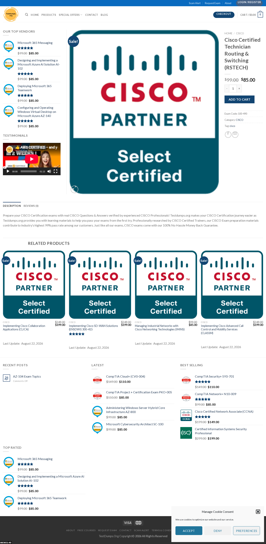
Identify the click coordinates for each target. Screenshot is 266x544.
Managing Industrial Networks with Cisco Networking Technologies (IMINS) (160, 327)
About (228, 3)
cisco (232, 125)
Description (12, 205)
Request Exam (212, 3)
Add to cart (240, 99)
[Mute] (49, 171)
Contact (91, 14)
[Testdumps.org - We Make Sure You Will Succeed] (11, 14)
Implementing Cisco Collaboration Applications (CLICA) (24, 327)
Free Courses (87, 530)
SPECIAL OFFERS (69, 14)
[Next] (263, 303)
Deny (218, 531)
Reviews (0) (31, 205)
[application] (32, 159)
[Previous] (3, 303)
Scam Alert (195, 3)
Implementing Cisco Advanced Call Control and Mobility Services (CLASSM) (222, 329)
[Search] (26, 14)
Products (48, 14)
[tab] (12, 206)
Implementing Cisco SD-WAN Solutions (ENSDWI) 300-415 (93, 327)
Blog (104, 14)
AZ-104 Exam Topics (27, 376)
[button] (258, 512)
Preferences (246, 531)
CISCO (240, 33)
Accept (189, 531)
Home (35, 14)
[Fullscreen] (55, 171)
